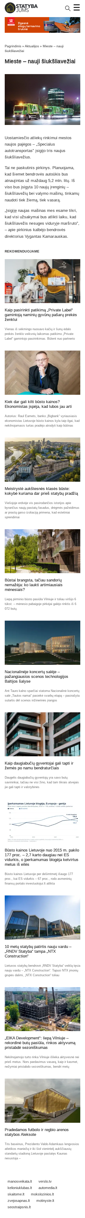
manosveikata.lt (20, 1181)
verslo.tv (45, 1181)
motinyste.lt (45, 1201)
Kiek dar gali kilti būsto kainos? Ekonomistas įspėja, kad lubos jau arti (38, 404)
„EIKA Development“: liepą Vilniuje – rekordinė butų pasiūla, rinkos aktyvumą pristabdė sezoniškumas (40, 1043)
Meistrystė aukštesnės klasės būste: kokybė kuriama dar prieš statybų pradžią (41, 491)
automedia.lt (47, 1188)
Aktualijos (32, 46)
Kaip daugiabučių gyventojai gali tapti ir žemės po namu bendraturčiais (39, 765)
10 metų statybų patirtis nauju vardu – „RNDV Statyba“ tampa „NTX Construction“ (38, 951)
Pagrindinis (13, 46)
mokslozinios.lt (42, 1194)
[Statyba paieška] (68, 10)
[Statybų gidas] (21, 12)
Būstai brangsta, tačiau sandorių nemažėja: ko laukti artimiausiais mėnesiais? (34, 585)
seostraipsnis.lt (19, 1207)
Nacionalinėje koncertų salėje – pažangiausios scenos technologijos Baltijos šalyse (36, 677)
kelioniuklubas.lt (20, 1188)
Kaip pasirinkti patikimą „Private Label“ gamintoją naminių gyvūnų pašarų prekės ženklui (41, 315)
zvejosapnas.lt (19, 1201)
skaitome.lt (16, 1194)
